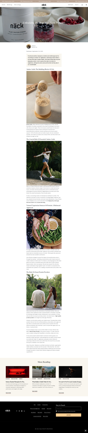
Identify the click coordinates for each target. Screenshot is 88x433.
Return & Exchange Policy (35, 408)
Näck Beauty (33, 412)
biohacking (8, 378)
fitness (60, 378)
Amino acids (29, 124)
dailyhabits (34, 378)
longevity (20, 378)
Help (34, 404)
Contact (39, 404)
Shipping (43, 408)
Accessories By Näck (37, 416)
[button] (10, 5)
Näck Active (49, 408)
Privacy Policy (45, 404)
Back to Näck (45, 416)
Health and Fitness (14, 378)
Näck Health (40, 412)
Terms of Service (47, 412)
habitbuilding (40, 378)
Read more (8, 392)
